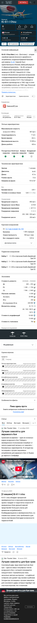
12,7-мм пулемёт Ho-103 (15, 229)
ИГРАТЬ (23, 2)
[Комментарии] (8, 484)
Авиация (4, 549)
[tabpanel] (18, 237)
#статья (3, 546)
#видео (3, 481)
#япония (19, 549)
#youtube (11, 481)
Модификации (8, 345)
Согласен (30, 607)
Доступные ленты (10, 243)
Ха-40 (34, 171)
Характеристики (11, 96)
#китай (28, 546)
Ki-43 (13, 62)
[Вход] (35, 2)
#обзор (18, 481)
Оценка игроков (24, 96)
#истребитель (19, 546)
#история (12, 549)
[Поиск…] (31, 2)
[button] (35, 50)
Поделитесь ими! (18, 412)
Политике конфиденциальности (11, 618)
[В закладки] (17, 552)
